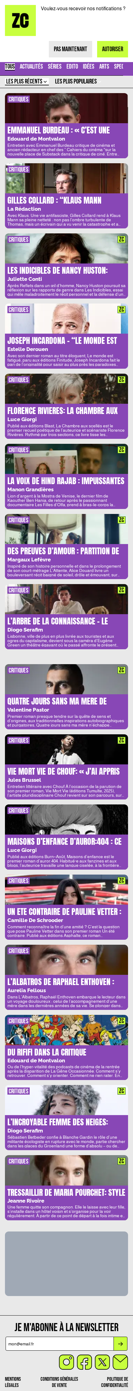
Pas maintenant (70, 49)
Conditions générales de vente (59, 1382)
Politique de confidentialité (114, 1382)
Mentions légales (13, 1382)
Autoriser (112, 49)
